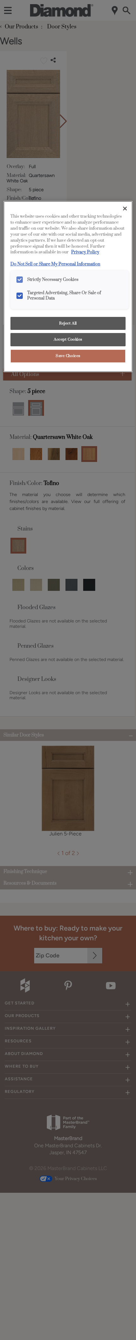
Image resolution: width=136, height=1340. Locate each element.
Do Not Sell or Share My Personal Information (55, 264)
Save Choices (68, 356)
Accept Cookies (68, 339)
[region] (68, 286)
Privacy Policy (85, 252)
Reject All (68, 323)
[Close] (125, 208)
